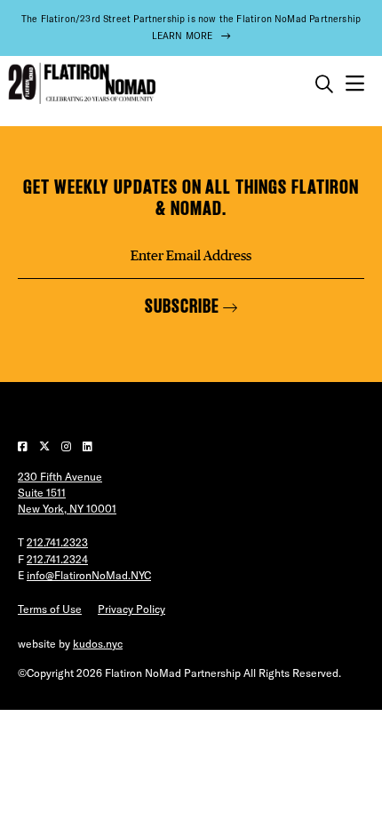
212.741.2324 (57, 559)
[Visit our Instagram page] (67, 446)
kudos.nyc (98, 643)
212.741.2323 (57, 542)
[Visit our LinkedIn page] (87, 446)
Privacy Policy (131, 609)
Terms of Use (50, 609)
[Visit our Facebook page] (24, 446)
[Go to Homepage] (80, 84)
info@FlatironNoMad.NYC (89, 575)
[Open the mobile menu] (355, 84)
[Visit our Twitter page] (45, 446)
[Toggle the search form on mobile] (324, 84)
